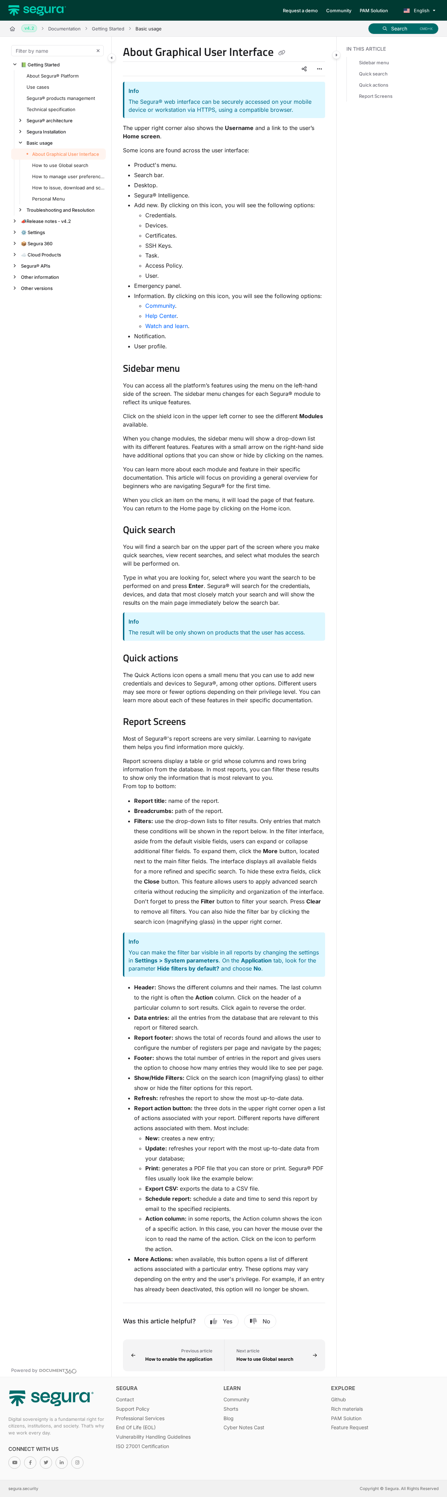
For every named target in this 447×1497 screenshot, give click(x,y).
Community (160, 305)
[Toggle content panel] (336, 55)
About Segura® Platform (53, 76)
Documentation (64, 28)
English (421, 10)
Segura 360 (36, 243)
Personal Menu (48, 199)
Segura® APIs (35, 266)
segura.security (23, 1488)
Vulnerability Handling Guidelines (153, 1437)
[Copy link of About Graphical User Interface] (281, 53)
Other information (40, 277)
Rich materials (347, 1409)
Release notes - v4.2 (46, 221)
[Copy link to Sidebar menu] (191, 369)
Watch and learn (166, 325)
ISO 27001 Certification (142, 1446)
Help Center (160, 315)
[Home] (37, 10)
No (266, 1321)
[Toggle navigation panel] (112, 57)
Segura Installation (46, 132)
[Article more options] (319, 68)
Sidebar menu (374, 62)
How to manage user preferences (68, 176)
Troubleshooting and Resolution (61, 210)
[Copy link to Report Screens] (197, 722)
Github (338, 1399)
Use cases (38, 87)
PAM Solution (346, 1418)
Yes (228, 1321)
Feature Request (349, 1427)
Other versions (37, 288)
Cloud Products (41, 254)
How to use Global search (60, 165)
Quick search (373, 74)
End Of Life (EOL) (136, 1427)
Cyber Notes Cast (244, 1427)
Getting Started (108, 28)
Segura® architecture (50, 120)
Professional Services (140, 1418)
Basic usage (40, 143)
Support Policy (132, 1409)
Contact (125, 1399)
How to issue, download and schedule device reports (68, 187)
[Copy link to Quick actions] (189, 658)
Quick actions (373, 85)
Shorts (231, 1409)
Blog (229, 1418)
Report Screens (376, 96)
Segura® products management (61, 98)
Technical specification (51, 109)
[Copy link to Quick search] (186, 530)
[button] (403, 28)
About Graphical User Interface (65, 154)
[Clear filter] (98, 50)
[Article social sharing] (304, 68)
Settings (33, 232)
